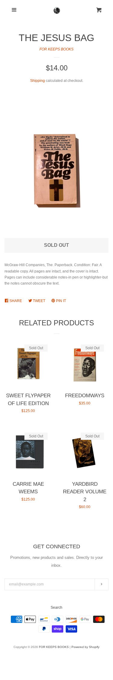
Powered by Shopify (85, 647)
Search (56, 607)
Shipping (37, 81)
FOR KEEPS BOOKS (56, 49)
